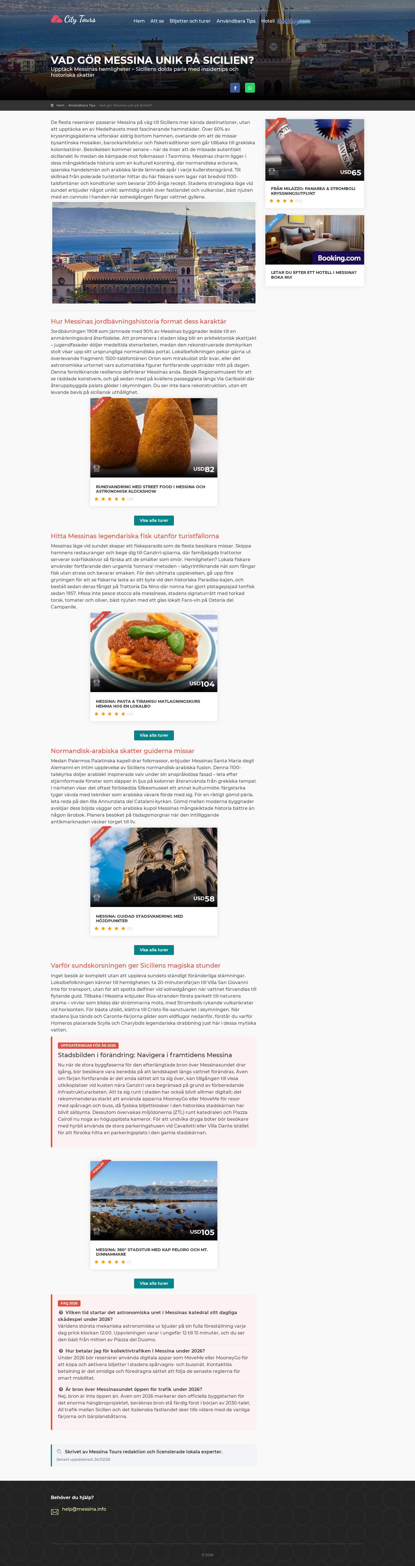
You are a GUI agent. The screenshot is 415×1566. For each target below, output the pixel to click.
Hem (139, 21)
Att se (157, 21)
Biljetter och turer (190, 21)
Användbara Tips (236, 21)
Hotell (268, 21)
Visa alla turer (154, 520)
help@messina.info (84, 1509)
